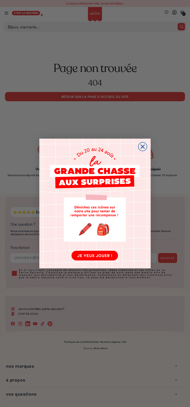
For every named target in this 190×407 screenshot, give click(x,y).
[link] (95, 203)
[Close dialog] (142, 146)
